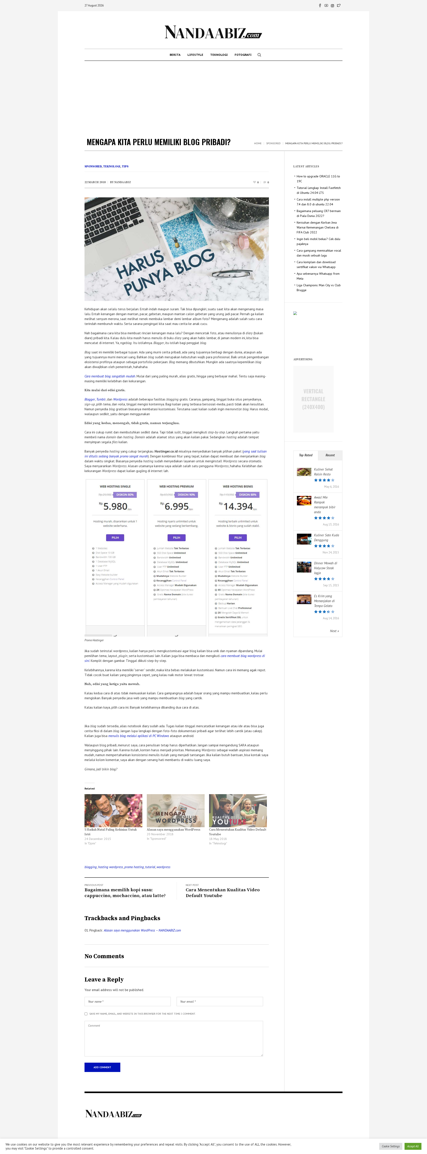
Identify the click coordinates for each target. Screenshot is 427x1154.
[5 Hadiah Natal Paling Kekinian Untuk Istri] (113, 810)
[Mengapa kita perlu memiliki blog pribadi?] (177, 249)
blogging (91, 867)
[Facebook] (320, 5)
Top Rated (305, 455)
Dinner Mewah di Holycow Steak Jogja (325, 568)
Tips (125, 166)
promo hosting (134, 867)
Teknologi (111, 166)
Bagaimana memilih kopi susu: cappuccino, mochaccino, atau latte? (125, 893)
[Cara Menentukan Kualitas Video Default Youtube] (238, 810)
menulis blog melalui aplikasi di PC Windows (138, 736)
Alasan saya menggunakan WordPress (173, 830)
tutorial (150, 867)
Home (258, 143)
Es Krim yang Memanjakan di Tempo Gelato (324, 601)
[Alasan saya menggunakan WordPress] (176, 810)
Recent (330, 455)
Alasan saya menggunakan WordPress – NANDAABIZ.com (142, 930)
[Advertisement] (213, 94)
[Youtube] (326, 5)
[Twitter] (339, 5)
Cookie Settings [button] (391, 1146)
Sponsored (273, 143)
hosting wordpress (110, 867)
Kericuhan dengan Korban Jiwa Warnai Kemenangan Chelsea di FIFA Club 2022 (317, 227)
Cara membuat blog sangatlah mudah (110, 376)
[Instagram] (332, 5)
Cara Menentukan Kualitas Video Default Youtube (223, 893)
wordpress (163, 867)
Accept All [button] (413, 1146)
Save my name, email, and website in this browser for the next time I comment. (142, 1013)
